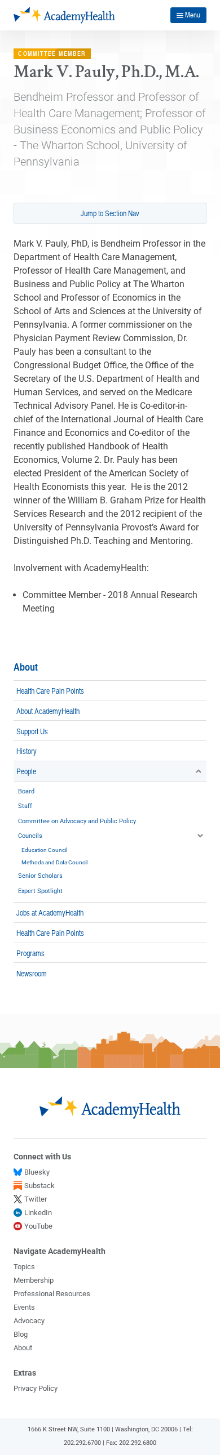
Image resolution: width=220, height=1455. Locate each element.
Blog (21, 1334)
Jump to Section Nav (110, 212)
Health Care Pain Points (50, 690)
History (26, 750)
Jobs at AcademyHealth (49, 912)
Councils (30, 836)
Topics (24, 1266)
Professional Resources (52, 1293)
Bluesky (37, 1172)
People (26, 770)
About (26, 667)
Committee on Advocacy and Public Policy (77, 821)
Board (26, 791)
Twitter (35, 1199)
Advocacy (29, 1320)
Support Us (32, 731)
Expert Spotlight (40, 891)
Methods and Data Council (54, 862)
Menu (192, 15)
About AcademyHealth (48, 710)
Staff (25, 806)
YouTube (38, 1226)
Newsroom (31, 973)
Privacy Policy (36, 1388)
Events (24, 1307)
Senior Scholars (40, 876)
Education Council (44, 850)
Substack (39, 1185)
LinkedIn (38, 1212)
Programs (30, 952)
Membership (34, 1280)
